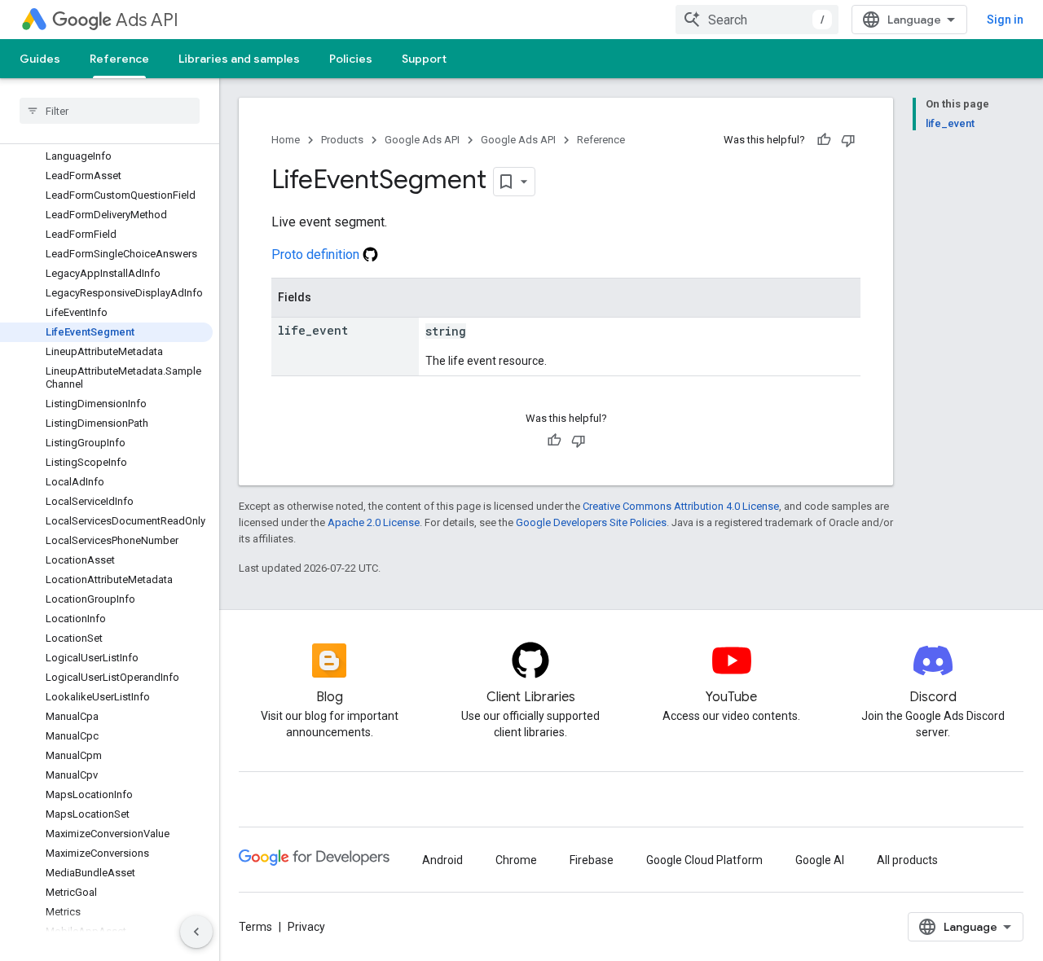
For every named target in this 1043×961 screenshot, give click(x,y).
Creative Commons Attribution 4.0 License (681, 506)
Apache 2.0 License (374, 522)
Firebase (592, 860)
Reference (119, 58)
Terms (255, 926)
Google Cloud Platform (704, 860)
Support (424, 58)
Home (285, 140)
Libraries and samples (239, 58)
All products (907, 860)
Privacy (306, 926)
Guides (40, 58)
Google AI (819, 860)
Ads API (147, 20)
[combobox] (757, 19)
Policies (350, 58)
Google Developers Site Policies (591, 522)
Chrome (516, 860)
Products (342, 140)
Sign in (1005, 19)
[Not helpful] (848, 140)
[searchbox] (110, 111)
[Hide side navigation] (196, 931)
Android (442, 860)
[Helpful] (824, 140)
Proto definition (317, 254)
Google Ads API (422, 140)
